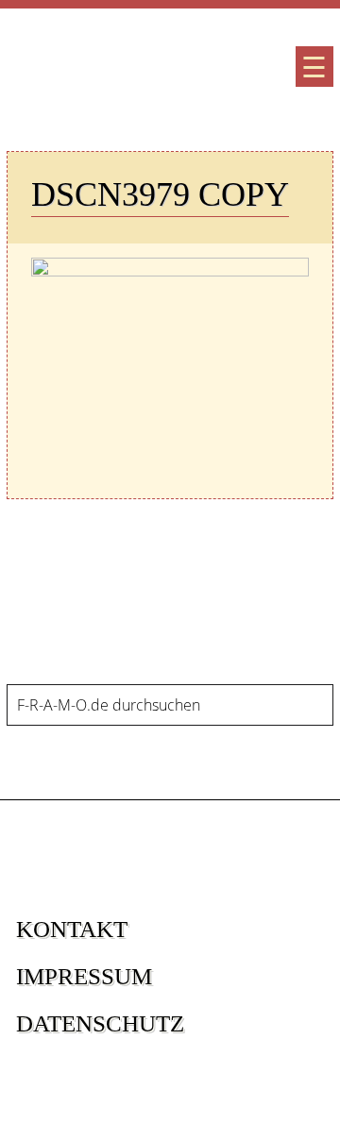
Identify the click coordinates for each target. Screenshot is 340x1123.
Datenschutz (100, 1023)
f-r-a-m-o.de (113, 71)
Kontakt (72, 929)
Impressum (84, 976)
